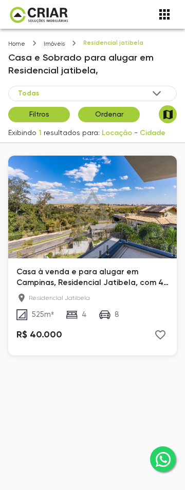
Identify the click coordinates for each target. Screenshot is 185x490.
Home (16, 44)
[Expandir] (157, 93)
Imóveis (54, 44)
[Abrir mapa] (168, 114)
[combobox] (90, 93)
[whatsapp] (163, 459)
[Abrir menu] (164, 14)
